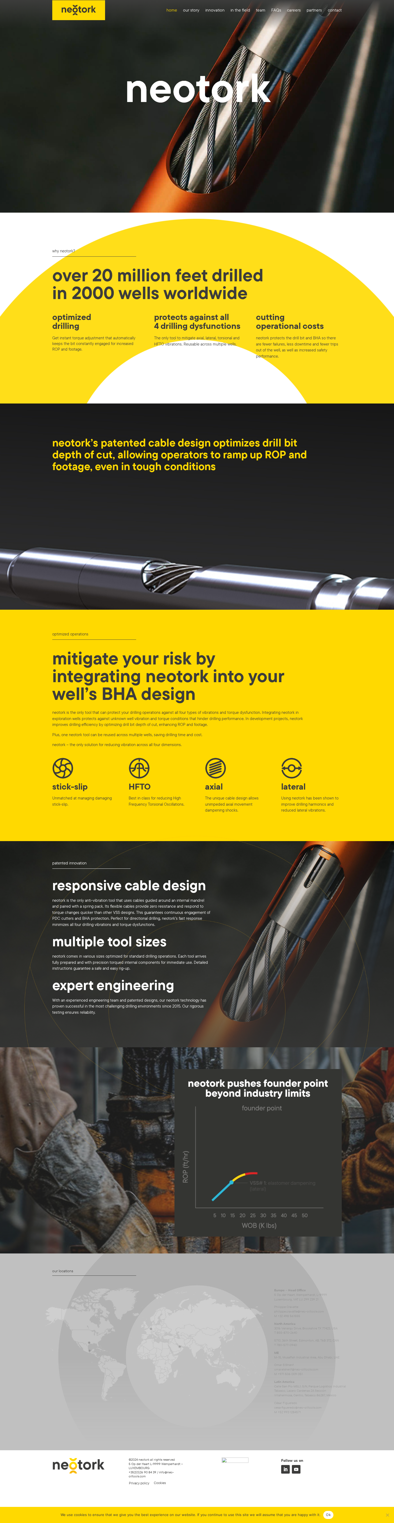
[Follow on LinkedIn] (285, 1469)
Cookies (160, 1483)
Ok (328, 1515)
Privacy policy (139, 1483)
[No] (387, 1515)
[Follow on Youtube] (296, 1469)
